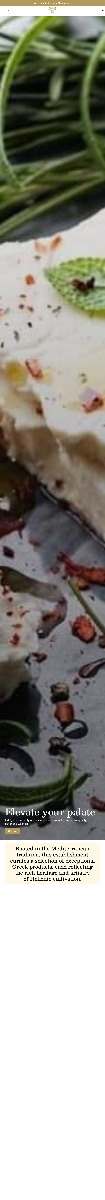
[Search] (8, 11)
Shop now (12, 831)
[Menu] (3, 11)
